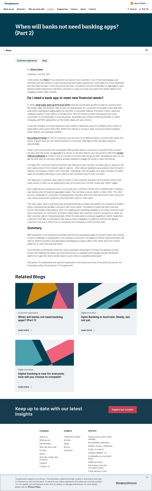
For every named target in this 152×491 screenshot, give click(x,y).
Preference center (72, 437)
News (42, 454)
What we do (45, 440)
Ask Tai (145, 9)
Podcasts (68, 450)
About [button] (83, 9)
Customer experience (27, 60)
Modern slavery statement (100, 446)
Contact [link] (92, 9)
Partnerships (45, 443)
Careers (43, 463)
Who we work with (48, 447)
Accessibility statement (98, 442)
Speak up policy (95, 462)
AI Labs (43, 450)
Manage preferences (126, 483)
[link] (122, 409)
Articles (67, 440)
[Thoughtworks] (11, 2)
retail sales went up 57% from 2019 (52, 105)
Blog (45, 60)
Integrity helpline (95, 453)
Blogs (66, 443)
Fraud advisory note (97, 471)
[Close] (147, 477)
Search (133, 9)
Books (67, 447)
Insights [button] (50, 9)
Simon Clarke (36, 69)
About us (44, 437)
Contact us (45, 466)
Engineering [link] (62, 9)
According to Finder (37, 138)
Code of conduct (96, 449)
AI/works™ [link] (21, 9)
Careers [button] (74, 9)
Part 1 (47, 80)
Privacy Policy (34, 487)
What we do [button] (9, 9)
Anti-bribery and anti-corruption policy (97, 466)
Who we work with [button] (36, 9)
